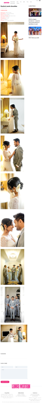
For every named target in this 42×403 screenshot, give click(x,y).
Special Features (12, 3)
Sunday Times (11, 394)
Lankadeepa (3, 394)
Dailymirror (6, 394)
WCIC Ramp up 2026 (34, 37)
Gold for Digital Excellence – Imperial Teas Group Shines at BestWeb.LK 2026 (34, 22)
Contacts (18, 3)
